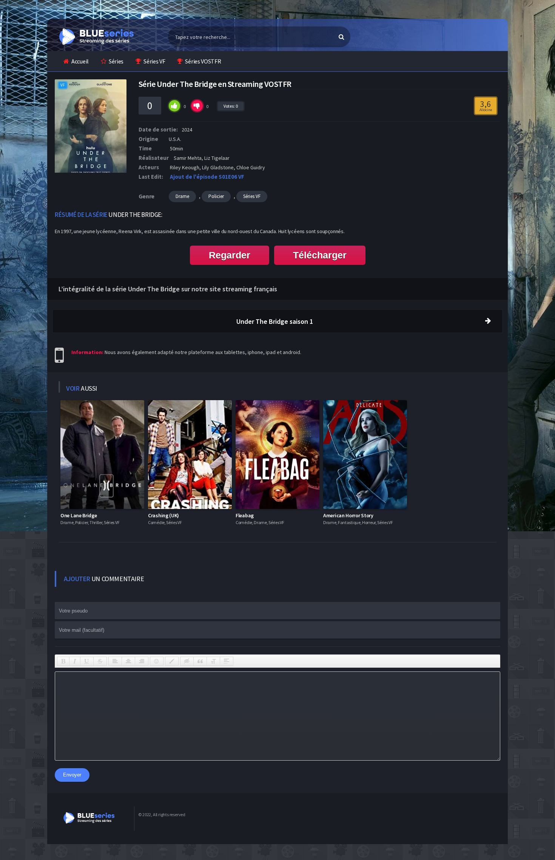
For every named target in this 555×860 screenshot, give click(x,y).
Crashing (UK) (163, 515)
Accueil (80, 61)
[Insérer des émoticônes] (156, 661)
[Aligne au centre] (128, 661)
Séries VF (154, 61)
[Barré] (100, 661)
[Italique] (74, 661)
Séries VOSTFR (203, 61)
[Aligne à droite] (141, 661)
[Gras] (63, 661)
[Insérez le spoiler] (226, 661)
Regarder (229, 255)
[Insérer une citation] (200, 661)
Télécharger (320, 255)
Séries (116, 61)
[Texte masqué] (187, 661)
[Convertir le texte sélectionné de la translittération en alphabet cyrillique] (213, 661)
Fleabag (245, 515)
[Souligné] (87, 661)
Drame (182, 196)
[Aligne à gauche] (115, 661)
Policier (216, 196)
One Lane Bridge (78, 515)
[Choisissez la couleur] (172, 661)
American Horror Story (348, 515)
